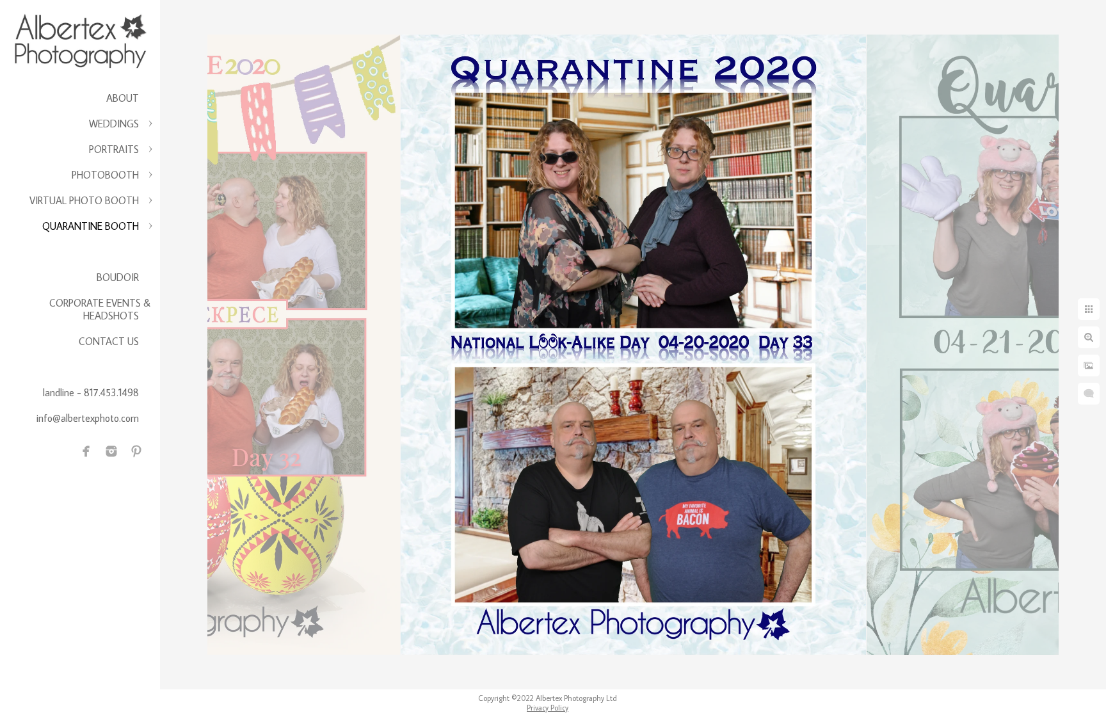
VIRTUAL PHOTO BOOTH (84, 200)
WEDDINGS (114, 123)
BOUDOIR (118, 277)
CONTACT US (109, 341)
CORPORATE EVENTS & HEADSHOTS (99, 309)
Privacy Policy (547, 707)
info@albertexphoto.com (87, 418)
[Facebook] (86, 451)
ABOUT (122, 98)
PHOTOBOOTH (105, 174)
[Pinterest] (136, 451)
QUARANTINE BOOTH (90, 226)
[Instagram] (111, 451)
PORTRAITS (114, 149)
